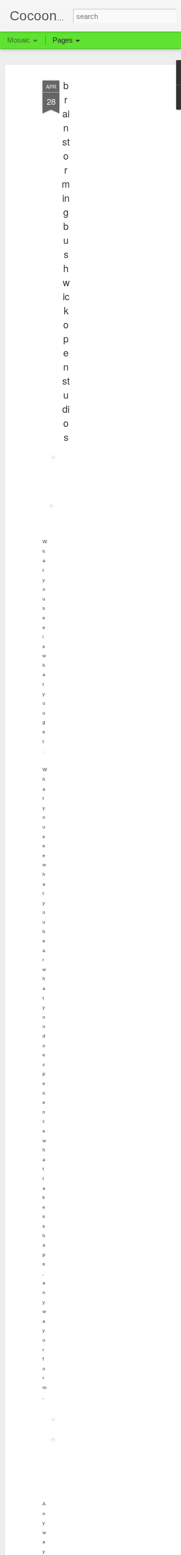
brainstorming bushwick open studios (66, 261)
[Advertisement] (98, 228)
